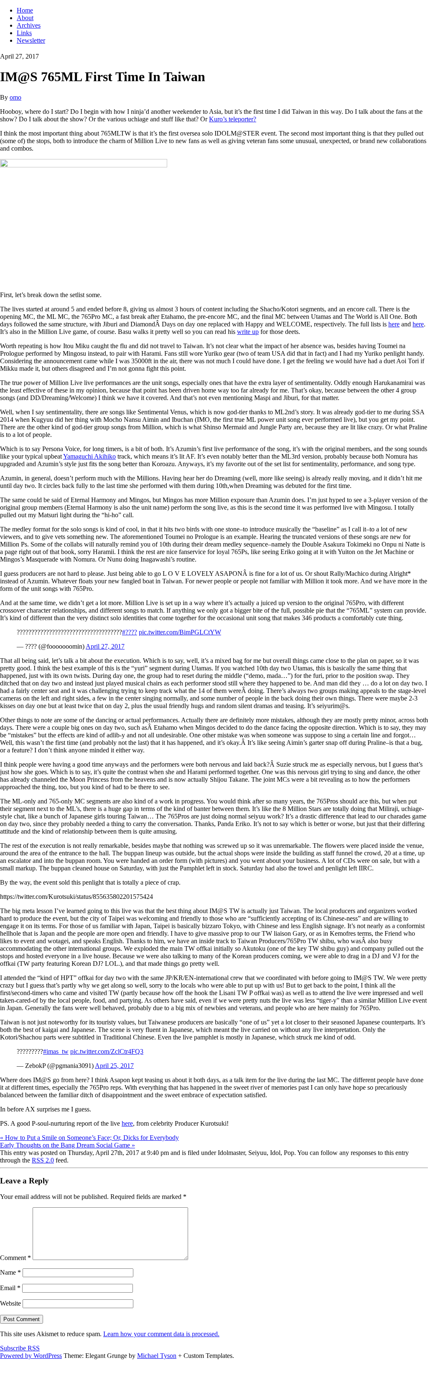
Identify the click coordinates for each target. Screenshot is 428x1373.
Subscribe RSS (20, 1348)
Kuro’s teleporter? (232, 119)
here (394, 324)
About (25, 17)
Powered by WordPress (31, 1355)
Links (24, 32)
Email (10, 1287)
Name (10, 1272)
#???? (129, 632)
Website (10, 1303)
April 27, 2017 (105, 646)
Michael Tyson (156, 1355)
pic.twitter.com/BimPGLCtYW (180, 632)
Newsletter (31, 40)
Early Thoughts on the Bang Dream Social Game (67, 1145)
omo (15, 97)
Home (25, 10)
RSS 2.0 (43, 1160)
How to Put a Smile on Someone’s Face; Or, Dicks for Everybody (89, 1137)
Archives (29, 25)
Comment (15, 1257)
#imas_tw (56, 1051)
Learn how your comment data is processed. (161, 1333)
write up (248, 331)
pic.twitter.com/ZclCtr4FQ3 (106, 1051)
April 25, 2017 (114, 1065)
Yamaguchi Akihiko (89, 456)
